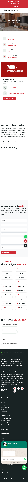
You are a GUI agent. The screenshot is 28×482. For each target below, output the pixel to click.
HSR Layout (7, 277)
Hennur (21, 273)
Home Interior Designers (9, 335)
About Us (3, 403)
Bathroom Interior (5, 429)
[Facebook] (10, 6)
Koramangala (7, 286)
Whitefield (7, 307)
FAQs (2, 438)
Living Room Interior (6, 422)
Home (10, 23)
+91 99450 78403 (15, 3)
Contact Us (4, 411)
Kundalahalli (8, 290)
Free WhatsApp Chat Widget (14, 462)
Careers (3, 440)
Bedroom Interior (5, 425)
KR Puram (21, 286)
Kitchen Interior (5, 427)
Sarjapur (21, 299)
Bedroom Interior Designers (9, 332)
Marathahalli (8, 294)
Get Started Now (8, 98)
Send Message (6, 252)
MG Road (21, 294)
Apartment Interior (5, 420)
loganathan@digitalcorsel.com (16, 93)
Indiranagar (21, 277)
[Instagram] (12, 6)
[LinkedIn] (17, 6)
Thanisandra (8, 303)
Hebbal (7, 273)
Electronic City (21, 269)
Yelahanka (21, 307)
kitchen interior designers (9, 339)
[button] (25, 442)
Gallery (3, 405)
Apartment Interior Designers (10, 324)
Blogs (2, 409)
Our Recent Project (5, 407)
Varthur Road (21, 303)
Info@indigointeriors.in (15, 1)
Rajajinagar (7, 299)
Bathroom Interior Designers (10, 328)
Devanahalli (7, 269)
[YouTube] (15, 6)
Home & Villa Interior (6, 418)
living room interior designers (10, 343)
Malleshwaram (21, 290)
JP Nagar (21, 282)
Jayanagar (7, 282)
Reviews (3, 436)
